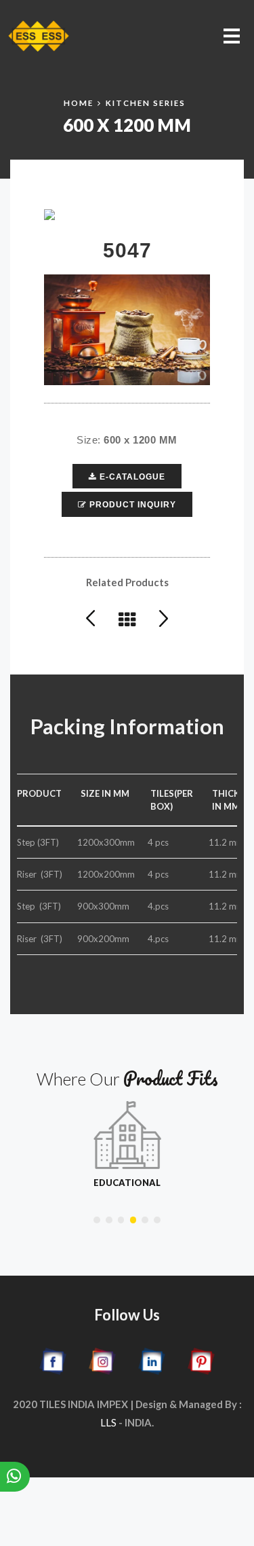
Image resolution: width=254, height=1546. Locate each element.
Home (78, 102)
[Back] (137, 617)
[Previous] (101, 617)
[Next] (163, 617)
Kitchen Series (146, 102)
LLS (108, 1422)
